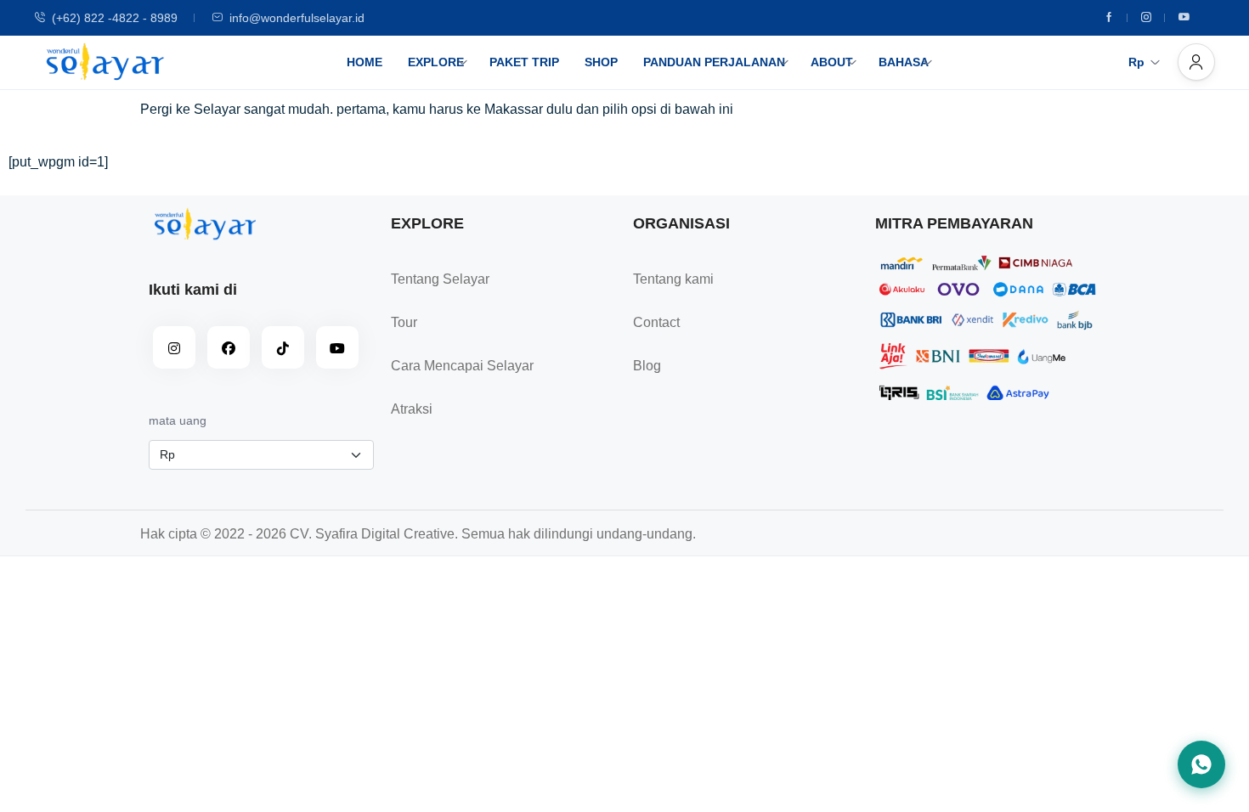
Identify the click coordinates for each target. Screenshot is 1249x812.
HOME (364, 62)
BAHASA (904, 62)
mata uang (177, 420)
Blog (647, 365)
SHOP (601, 62)
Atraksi (411, 409)
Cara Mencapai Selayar (462, 365)
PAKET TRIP (524, 62)
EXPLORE (436, 62)
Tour (404, 322)
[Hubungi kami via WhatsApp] (1201, 764)
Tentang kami (673, 279)
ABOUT (832, 62)
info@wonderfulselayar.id (297, 18)
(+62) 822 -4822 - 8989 (115, 18)
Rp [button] (1136, 62)
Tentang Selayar (440, 279)
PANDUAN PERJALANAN (714, 62)
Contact (656, 322)
